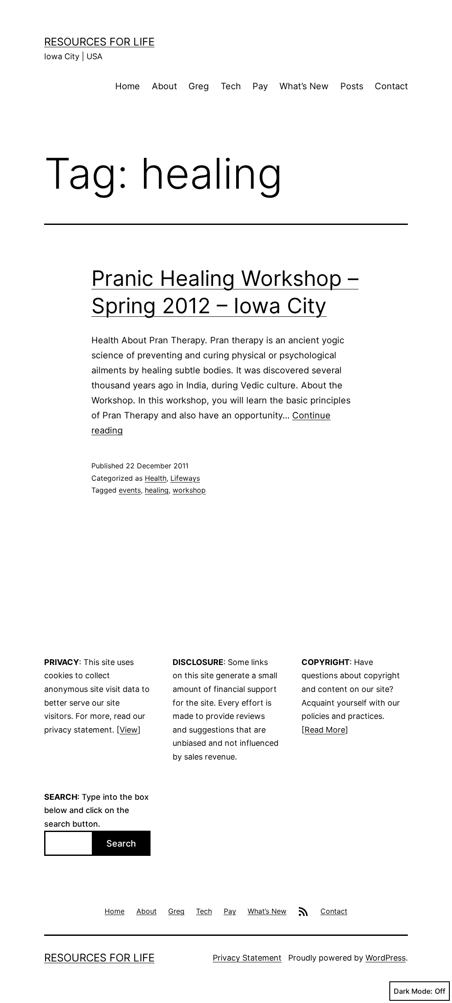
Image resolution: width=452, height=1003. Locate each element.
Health (155, 478)
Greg (198, 86)
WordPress (385, 957)
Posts (351, 86)
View (129, 729)
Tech (231, 86)
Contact (391, 86)
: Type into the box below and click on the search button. (96, 810)
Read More (325, 729)
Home (127, 86)
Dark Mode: (413, 991)
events (130, 490)
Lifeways (185, 478)
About (164, 86)
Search (121, 843)
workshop (189, 490)
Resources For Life (99, 41)
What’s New (303, 86)
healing (157, 490)
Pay (260, 86)
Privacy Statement (247, 957)
